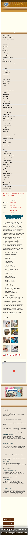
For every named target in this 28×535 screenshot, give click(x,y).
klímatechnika (17, 208)
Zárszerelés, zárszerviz (7, 190)
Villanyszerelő (5, 184)
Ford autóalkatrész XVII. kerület (9, 417)
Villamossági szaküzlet (7, 182)
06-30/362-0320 (13, 202)
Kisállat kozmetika (6, 129)
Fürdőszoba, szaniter (6, 105)
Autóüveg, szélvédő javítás (8, 64)
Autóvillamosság (6, 66)
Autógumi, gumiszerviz (7, 52)
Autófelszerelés (5, 50)
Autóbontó (4, 48)
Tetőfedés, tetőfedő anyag (7, 173)
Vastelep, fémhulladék (7, 180)
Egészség (4, 85)
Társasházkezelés (6, 171)
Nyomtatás (19, 215)
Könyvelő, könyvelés (6, 136)
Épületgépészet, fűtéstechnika (8, 90)
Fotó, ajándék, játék (6, 103)
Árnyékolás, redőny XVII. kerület (9, 409)
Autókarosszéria (6, 53)
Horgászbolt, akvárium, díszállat (9, 116)
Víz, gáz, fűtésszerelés (7, 188)
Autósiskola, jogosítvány (7, 61)
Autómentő (5, 59)
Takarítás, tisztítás (6, 169)
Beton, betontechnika (7, 72)
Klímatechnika (5, 131)
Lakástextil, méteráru (7, 142)
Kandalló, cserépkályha (7, 123)
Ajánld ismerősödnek (10, 215)
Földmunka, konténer (6, 99)
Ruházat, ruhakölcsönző (7, 160)
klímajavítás (12, 208)
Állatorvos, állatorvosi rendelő (8, 39)
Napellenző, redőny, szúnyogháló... (9, 470)
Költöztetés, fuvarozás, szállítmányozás (10, 134)
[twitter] (4, 0)
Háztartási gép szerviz (7, 114)
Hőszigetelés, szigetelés (7, 118)
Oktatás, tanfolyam (6, 147)
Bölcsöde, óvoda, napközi (7, 75)
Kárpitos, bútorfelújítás (7, 125)
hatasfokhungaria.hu (13, 205)
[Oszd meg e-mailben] (4, 355)
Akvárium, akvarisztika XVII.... (8, 443)
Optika (4, 149)
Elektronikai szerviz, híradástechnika (9, 87)
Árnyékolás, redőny (6, 44)
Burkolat (4, 77)
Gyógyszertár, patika (6, 110)
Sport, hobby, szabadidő (7, 162)
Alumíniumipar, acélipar (7, 42)
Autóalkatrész (5, 46)
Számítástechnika (6, 164)
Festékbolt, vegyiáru (6, 96)
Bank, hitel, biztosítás (6, 70)
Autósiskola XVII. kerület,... (8, 426)
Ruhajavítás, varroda (6, 158)
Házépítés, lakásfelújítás (7, 112)
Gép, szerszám (5, 109)
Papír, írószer (5, 151)
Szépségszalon (5, 168)
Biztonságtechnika (6, 74)
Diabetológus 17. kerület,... (8, 488)
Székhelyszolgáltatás (6, 166)
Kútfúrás (4, 140)
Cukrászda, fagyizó (6, 81)
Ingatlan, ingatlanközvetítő (7, 120)
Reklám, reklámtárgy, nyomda (8, 155)
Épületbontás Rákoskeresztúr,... (9, 461)
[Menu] (25, 9)
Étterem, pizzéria (6, 92)
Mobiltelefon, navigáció (7, 144)
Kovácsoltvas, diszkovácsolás (8, 138)
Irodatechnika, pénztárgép (7, 122)
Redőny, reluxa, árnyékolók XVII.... (9, 434)
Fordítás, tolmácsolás (7, 101)
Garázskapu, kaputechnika (8, 107)
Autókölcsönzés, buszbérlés (8, 57)
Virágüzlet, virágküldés (7, 186)
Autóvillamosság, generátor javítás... (10, 452)
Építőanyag (5, 88)
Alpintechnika (5, 41)
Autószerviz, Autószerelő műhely (9, 63)
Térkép (18, 218)
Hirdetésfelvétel (8, 519)
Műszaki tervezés (6, 145)
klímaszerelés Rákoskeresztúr (15, 207)
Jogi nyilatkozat (8, 523)
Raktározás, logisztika (7, 153)
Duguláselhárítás (6, 83)
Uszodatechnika (6, 177)
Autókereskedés (6, 55)
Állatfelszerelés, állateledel (8, 37)
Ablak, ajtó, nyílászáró (7, 35)
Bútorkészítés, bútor (6, 79)
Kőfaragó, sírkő (5, 133)
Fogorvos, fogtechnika (7, 98)
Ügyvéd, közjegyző (6, 175)
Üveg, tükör (5, 179)
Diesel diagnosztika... (7, 479)
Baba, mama (5, 68)
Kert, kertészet (5, 127)
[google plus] (6, 0)
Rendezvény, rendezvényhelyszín (9, 156)
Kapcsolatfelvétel (11, 218)
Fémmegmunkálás (6, 94)
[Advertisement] (14, 22)
